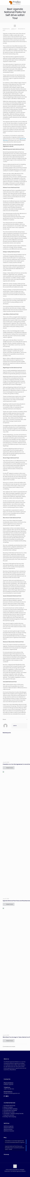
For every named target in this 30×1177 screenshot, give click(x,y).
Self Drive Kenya (8, 1129)
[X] (5, 1096)
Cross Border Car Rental (10, 1110)
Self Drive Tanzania (9, 1131)
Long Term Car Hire (9, 1115)
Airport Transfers (8, 1107)
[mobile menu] (27, 2)
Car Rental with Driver (9, 1105)
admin (13, 29)
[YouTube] (7, 1096)
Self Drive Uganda (8, 1126)
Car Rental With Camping (10, 1109)
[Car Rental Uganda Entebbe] (15, 2)
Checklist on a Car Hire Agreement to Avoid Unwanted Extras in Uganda (14, 1141)
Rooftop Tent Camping (10, 1116)
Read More (13, 1070)
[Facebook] (4, 1096)
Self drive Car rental (9, 1112)
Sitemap (6, 1154)
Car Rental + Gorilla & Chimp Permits (13, 1113)
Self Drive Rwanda (9, 1128)
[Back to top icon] (15, 1166)
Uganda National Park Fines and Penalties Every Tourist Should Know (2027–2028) (14, 1147)
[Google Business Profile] (8, 1096)
